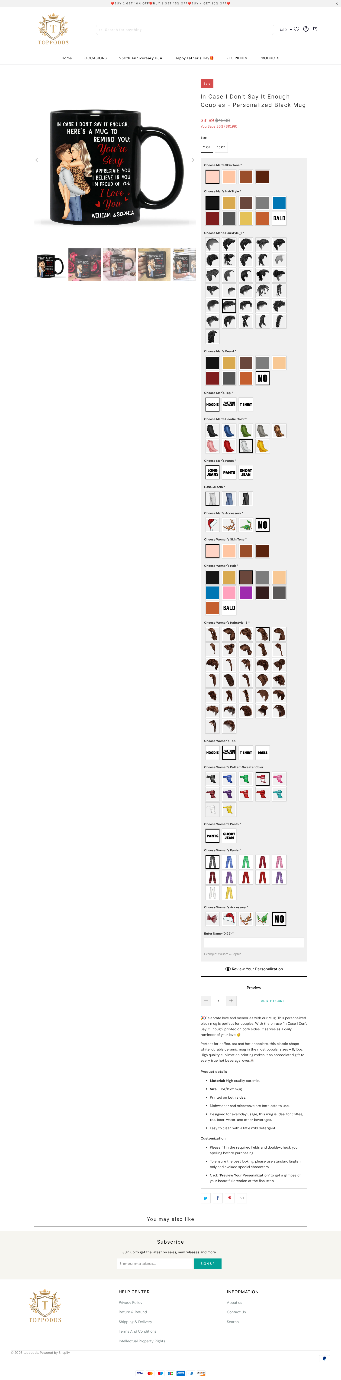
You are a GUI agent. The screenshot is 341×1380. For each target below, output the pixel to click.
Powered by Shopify (55, 1352)
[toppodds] (54, 29)
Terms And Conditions (137, 1331)
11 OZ (206, 147)
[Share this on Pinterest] (230, 1198)
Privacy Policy (130, 1302)
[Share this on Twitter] (206, 1198)
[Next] (192, 160)
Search (233, 1321)
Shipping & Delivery (135, 1321)
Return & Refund (133, 1312)
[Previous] (37, 160)
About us (234, 1302)
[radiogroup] (254, 176)
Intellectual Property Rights (142, 1341)
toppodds (30, 1352)
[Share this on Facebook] (218, 1198)
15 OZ (221, 147)
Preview (254, 987)
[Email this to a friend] (242, 1198)
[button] (95, 58)
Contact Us (236, 1312)
